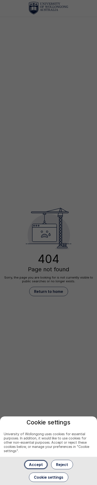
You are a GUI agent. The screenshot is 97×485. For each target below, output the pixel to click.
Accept (36, 464)
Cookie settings (48, 477)
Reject (62, 464)
